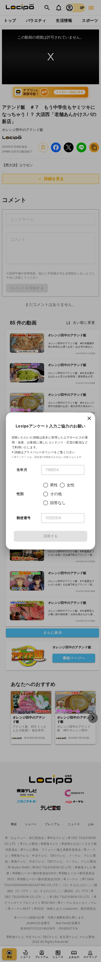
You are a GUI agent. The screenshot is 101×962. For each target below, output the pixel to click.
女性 (71, 485)
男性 (54, 485)
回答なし (58, 502)
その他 (56, 494)
